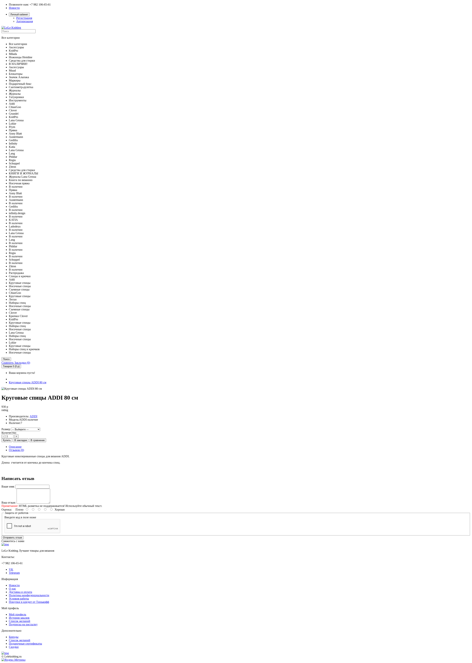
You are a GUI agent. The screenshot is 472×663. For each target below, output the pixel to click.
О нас (12, 588)
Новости (14, 7)
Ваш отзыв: (8, 502)
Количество (8, 432)
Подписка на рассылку (23, 624)
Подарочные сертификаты (25, 643)
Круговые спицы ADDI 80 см (27, 382)
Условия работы (19, 598)
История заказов (19, 617)
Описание (15, 446)
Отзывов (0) (16, 450)
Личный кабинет (19, 14)
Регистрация (24, 18)
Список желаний (19, 621)
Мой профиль (17, 614)
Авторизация (24, 21)
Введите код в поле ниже (20, 517)
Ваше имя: (8, 486)
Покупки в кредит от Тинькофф (29, 601)
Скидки (14, 646)
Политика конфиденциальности (29, 595)
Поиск (6, 359)
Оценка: (6, 509)
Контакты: (8, 556)
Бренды (13, 636)
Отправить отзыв (12, 537)
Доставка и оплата (20, 592)
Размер (5, 429)
